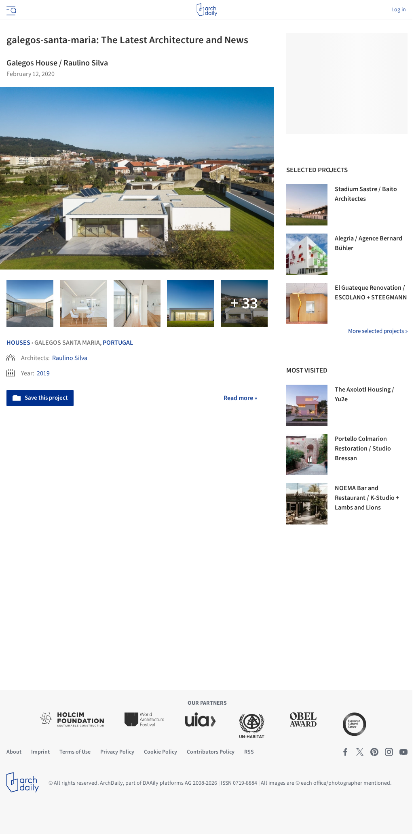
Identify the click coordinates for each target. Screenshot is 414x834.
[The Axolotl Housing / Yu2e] (306, 405)
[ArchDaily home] (206, 9)
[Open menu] (10, 9)
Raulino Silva (69, 358)
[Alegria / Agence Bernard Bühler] (306, 254)
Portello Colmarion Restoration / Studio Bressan (363, 448)
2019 (43, 373)
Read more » (240, 398)
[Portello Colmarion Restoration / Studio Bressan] (306, 454)
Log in (398, 10)
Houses (18, 342)
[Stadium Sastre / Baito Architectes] (306, 204)
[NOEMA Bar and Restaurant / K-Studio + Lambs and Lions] (306, 503)
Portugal (118, 342)
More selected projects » (378, 331)
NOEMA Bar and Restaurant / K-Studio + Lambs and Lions (367, 498)
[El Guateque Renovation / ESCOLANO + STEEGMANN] (306, 303)
